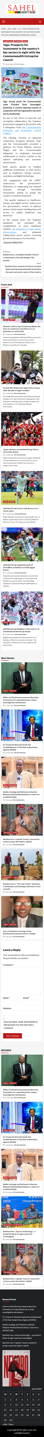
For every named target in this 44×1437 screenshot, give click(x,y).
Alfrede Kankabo (19, 64)
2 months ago (9, 514)
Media (12, 738)
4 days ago (8, 892)
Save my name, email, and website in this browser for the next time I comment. (21, 1024)
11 (22, 1404)
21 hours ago (9, 705)
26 (27, 1415)
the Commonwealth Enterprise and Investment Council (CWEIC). (22, 130)
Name (6, 998)
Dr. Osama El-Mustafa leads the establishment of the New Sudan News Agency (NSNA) (20, 747)
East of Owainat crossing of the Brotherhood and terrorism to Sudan (19, 932)
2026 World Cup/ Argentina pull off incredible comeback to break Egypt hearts (19, 567)
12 (27, 1404)
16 (11, 1410)
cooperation (8, 41)
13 (33, 1404)
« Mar (5, 1424)
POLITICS (13, 691)
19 (27, 1410)
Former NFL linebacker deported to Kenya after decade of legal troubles (21, 389)
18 (22, 1410)
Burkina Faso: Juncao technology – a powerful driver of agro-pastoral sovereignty (19, 1234)
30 (11, 1420)
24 (16, 1415)
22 (5, 1415)
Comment (8, 965)
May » (11, 1424)
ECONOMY (17, 41)
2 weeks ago (9, 334)
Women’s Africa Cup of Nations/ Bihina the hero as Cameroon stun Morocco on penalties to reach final (21, 329)
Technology (18, 1225)
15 (5, 1410)
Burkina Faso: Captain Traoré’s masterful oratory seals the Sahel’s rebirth (21, 840)
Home (25, 41)
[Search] (40, 21)
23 (11, 1415)
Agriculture (8, 877)
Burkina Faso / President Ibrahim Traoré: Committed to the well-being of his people (20, 256)
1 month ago (9, 393)
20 (33, 1410)
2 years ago (9, 64)
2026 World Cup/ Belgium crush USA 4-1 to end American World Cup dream (21, 630)
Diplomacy (7, 833)
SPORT (12, 320)
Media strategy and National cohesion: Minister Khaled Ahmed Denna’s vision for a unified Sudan (21, 794)
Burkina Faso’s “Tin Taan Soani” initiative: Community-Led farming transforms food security (21, 886)
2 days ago (8, 800)
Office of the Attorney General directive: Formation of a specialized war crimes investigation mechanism (21, 700)
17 (16, 1410)
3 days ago (8, 845)
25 (22, 1415)
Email (26, 998)
